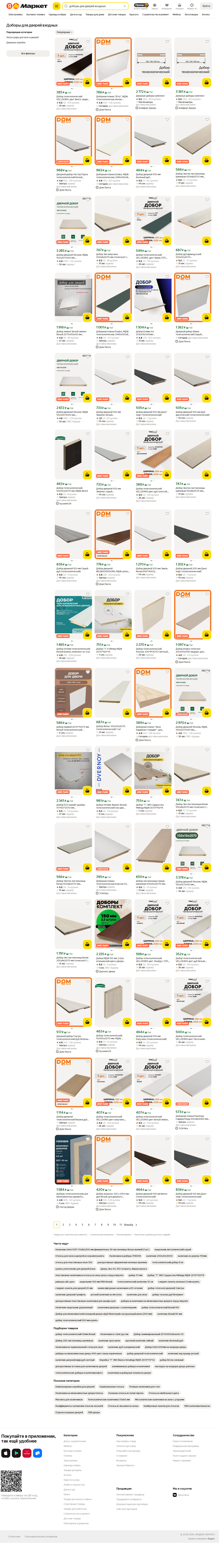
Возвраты (121, 1460)
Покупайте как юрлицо (128, 1451)
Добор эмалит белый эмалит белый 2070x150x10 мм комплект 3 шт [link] (71, 333)
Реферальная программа (186, 1446)
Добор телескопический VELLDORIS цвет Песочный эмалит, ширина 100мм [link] (190, 1038)
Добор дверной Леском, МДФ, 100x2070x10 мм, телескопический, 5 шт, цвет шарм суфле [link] (191, 728)
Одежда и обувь (72, 1465)
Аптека (67, 1475)
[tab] (15, 15)
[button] (64, 32)
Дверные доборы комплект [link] (150, 96)
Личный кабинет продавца (130, 1494)
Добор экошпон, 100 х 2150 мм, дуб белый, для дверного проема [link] (112, 1195)
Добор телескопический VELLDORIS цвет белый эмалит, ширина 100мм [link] (152, 1118)
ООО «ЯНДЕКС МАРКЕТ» (202, 1534)
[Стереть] (124, 6)
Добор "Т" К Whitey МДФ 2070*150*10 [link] (109, 650)
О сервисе (121, 1455)
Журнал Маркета (125, 1465)
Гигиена (68, 1455)
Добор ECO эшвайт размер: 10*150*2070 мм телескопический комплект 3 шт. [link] (71, 806)
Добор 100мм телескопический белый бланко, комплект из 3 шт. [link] (73, 650)
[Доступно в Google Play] (16, 1457)
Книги (67, 1494)
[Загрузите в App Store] (5, 1457)
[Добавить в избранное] (88, 41)
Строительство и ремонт (77, 1513)
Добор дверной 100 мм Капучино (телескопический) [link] (151, 1037)
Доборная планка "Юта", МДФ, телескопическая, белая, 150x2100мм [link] (112, 98)
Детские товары (72, 1518)
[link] (102, 1249)
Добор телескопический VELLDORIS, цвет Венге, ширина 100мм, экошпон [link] (73, 98)
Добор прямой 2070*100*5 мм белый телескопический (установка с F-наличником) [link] (72, 728)
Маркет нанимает (182, 1460)
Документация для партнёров (132, 1504)
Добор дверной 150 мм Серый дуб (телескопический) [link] (72, 570)
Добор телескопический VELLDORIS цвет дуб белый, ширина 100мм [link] (190, 960)
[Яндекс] (211, 1538)
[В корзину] (87, 82)
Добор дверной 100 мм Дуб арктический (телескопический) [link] (193, 413)
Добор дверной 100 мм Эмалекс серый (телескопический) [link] (108, 490)
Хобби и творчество (74, 1484)
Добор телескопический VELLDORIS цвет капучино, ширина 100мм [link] (110, 1118)
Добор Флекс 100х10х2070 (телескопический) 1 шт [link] (110, 727)
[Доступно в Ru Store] (37, 1457)
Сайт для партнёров (126, 1509)
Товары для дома (72, 1470)
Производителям (182, 1451)
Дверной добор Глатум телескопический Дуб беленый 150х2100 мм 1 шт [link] (72, 1038)
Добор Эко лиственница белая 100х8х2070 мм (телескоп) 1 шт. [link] (192, 806)
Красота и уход (71, 1480)
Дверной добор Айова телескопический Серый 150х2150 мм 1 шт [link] (189, 333)
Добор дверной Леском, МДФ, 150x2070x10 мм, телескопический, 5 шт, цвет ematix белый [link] (191, 883)
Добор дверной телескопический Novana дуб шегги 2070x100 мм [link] (71, 1118)
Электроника (70, 1460)
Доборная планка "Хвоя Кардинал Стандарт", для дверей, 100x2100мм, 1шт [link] (149, 728)
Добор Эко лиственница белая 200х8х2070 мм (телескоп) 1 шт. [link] (72, 959)
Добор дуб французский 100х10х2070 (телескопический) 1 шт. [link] (188, 256)
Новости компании (183, 1441)
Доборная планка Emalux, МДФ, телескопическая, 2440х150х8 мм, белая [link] (112, 176)
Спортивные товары (74, 1504)
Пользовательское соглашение (41, 1536)
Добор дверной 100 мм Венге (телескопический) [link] (151, 1195)
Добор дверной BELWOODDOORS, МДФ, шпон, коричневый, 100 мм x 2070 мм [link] (113, 570)
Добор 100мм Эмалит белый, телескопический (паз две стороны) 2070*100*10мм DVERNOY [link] (111, 806)
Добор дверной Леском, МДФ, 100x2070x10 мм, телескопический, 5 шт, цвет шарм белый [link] (72, 413)
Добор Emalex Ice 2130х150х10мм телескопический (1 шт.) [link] (148, 333)
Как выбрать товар (126, 1441)
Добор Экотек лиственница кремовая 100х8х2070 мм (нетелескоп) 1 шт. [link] (190, 175)
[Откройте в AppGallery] (26, 1457)
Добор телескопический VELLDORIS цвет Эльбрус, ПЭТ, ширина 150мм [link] (152, 960)
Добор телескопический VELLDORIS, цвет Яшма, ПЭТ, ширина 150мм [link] (151, 256)
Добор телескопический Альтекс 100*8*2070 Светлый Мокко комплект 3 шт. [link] (152, 650)
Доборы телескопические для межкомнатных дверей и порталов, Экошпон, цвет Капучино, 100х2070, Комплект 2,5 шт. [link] (73, 1195)
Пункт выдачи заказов (184, 1455)
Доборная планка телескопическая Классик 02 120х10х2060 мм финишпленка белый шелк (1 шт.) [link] (113, 882)
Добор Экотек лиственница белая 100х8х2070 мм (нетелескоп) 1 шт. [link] (70, 882)
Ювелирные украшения (76, 1523)
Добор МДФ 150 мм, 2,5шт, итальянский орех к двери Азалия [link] (110, 960)
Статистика (14, 1536)
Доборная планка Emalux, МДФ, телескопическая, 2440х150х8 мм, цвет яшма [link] (112, 333)
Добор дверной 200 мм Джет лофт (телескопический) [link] (191, 570)
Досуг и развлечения (75, 1441)
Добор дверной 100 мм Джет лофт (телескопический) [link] (151, 413)
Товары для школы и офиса (78, 1499)
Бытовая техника (72, 1451)
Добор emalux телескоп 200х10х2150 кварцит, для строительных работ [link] (190, 650)
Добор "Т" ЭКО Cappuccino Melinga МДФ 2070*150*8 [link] (150, 806)
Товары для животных (75, 1509)
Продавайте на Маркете (129, 1499)
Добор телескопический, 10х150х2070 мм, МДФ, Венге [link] (72, 489)
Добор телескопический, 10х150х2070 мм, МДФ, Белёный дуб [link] (109, 1037)
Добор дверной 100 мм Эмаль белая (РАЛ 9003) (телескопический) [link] (152, 570)
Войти (206, 6)
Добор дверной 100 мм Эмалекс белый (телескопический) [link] (108, 413)
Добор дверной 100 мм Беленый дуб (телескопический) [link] (148, 176)
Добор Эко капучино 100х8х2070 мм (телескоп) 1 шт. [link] (111, 256)
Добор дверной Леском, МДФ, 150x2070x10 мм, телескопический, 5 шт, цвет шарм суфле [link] (72, 256)
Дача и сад (69, 1489)
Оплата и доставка (126, 1446)
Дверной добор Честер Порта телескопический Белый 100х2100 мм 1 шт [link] (72, 176)
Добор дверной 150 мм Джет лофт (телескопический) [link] (191, 1195)
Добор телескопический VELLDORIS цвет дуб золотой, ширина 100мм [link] (151, 490)
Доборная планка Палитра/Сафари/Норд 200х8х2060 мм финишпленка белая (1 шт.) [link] (192, 1117)
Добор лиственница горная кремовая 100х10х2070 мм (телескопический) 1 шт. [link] (150, 882)
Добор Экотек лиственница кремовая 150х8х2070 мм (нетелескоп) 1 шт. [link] (190, 489)
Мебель (68, 1446)
